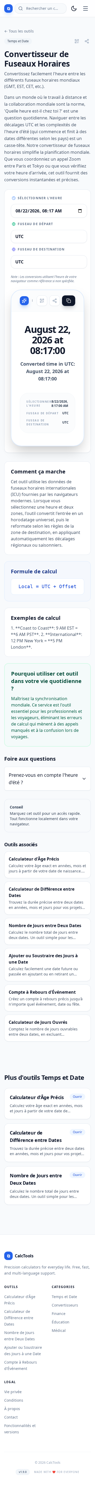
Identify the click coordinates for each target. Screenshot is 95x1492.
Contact (11, 1417)
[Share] (54, 300)
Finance (58, 1313)
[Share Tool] (87, 41)
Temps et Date (18, 41)
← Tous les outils (19, 31)
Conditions (13, 1400)
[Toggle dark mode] (74, 8)
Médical (59, 1330)
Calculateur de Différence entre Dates (18, 1318)
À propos (12, 1408)
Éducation (60, 1321)
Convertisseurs (65, 1305)
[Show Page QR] (77, 41)
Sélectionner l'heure (40, 198)
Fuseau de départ (35, 224)
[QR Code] (42, 300)
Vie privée (13, 1391)
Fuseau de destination (41, 249)
